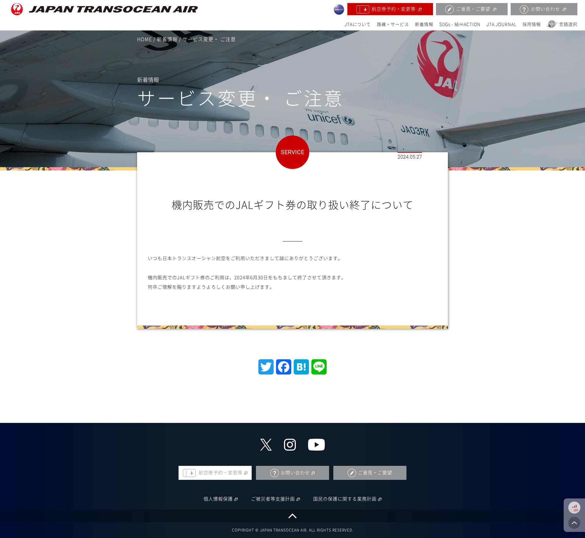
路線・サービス (393, 24)
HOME (144, 39)
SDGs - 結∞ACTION (459, 24)
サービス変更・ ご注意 (209, 39)
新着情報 (424, 24)
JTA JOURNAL (501, 24)
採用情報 (532, 24)
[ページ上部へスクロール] (292, 516)
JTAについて (358, 24)
